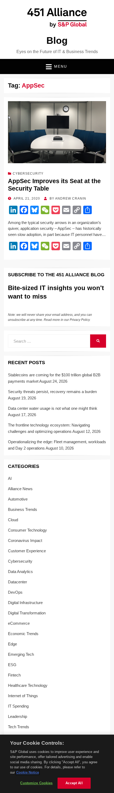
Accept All (73, 783)
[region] (57, 764)
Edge (12, 644)
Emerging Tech (21, 654)
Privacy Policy (80, 320)
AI (10, 478)
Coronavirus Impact (25, 540)
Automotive (18, 499)
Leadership (17, 716)
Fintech (14, 675)
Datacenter (17, 582)
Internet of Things (23, 695)
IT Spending (18, 706)
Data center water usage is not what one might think (52, 408)
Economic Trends (23, 633)
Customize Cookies (36, 783)
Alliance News (20, 488)
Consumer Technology (27, 530)
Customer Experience (27, 551)
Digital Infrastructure (25, 602)
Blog (57, 40)
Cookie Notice (27, 772)
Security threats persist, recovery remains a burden (52, 391)
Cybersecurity (28, 173)
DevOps (15, 592)
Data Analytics (20, 571)
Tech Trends (18, 727)
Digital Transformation (27, 613)
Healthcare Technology (27, 685)
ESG (12, 664)
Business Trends (22, 509)
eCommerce (19, 623)
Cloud (13, 520)
